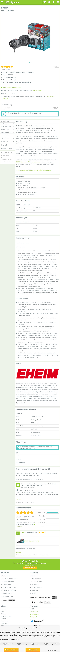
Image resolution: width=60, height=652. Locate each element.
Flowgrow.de (33, 617)
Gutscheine (4, 609)
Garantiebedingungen (7, 132)
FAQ (2, 611)
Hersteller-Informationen (5, 138)
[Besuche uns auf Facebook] (31, 609)
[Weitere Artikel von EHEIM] (37, 373)
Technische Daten (6, 126)
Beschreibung (5, 121)
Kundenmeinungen (6, 148)
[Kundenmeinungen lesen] (7, 66)
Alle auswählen (11, 650)
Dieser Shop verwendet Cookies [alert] (30, 628)
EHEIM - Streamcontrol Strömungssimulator (28, 162)
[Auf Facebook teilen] (54, 67)
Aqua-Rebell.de (34, 614)
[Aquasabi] (12, 2)
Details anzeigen (51, 650)
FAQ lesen (6, 155)
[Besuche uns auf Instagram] (33, 609)
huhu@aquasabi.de (6, 159)
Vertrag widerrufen (30, 567)
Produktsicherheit (6, 135)
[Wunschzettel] (45, 2)
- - (33, 170)
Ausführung (7, 104)
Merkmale (4, 124)
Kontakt (3, 618)
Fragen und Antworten (4, 145)
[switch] (5, 644)
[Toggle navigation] (2, 2)
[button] (53, 2)
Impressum (4, 621)
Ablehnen (33, 650)
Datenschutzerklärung (6, 639)
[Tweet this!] (56, 67)
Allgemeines (4, 142)
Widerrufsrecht (5, 626)
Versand (3, 614)
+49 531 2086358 (7, 161)
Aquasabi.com (34, 612)
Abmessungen (5, 129)
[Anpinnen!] (58, 67)
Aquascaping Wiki (6, 616)
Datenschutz (4, 623)
